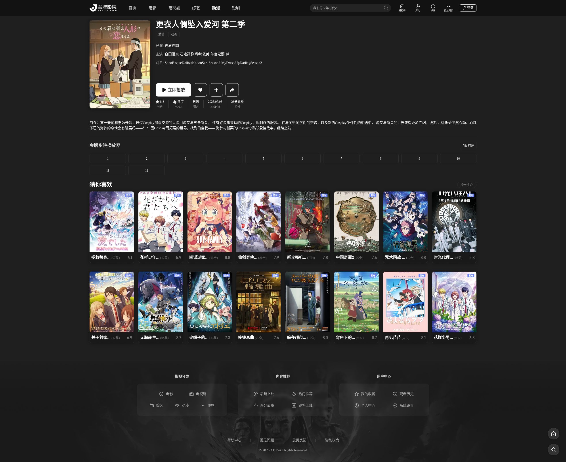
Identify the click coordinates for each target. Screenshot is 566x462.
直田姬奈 (172, 54)
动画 (174, 34)
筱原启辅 (172, 46)
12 (146, 170)
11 (107, 170)
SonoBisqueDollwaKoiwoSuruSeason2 (192, 63)
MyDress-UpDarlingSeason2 (241, 63)
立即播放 (176, 89)
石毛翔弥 (187, 54)
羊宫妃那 (217, 54)
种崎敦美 (202, 54)
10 (458, 158)
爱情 (161, 34)
